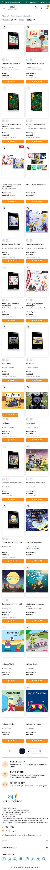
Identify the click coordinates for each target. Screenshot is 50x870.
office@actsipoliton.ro (12, 831)
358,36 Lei (30, 195)
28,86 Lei (5, 75)
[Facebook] (4, 859)
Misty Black (7, 487)
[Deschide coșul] (46, 7)
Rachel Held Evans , (34, 546)
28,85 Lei (5, 374)
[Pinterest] (32, 859)
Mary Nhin (7, 668)
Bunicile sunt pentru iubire (12, 483)
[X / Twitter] (38, 859)
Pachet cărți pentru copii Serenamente (11, 185)
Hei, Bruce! (30, 363)
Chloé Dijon (18, 128)
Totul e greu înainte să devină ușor (10, 304)
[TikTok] (27, 859)
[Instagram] (9, 859)
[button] (4, 7)
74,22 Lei (5, 195)
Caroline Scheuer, (9, 128)
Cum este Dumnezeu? (34, 543)
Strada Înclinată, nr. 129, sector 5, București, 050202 (23, 835)
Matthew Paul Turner (33, 548)
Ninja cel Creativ (32, 664)
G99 (38, 867)
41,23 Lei (29, 75)
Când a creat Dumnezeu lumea (35, 605)
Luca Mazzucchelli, (10, 248)
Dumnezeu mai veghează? (12, 542)
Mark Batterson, (9, 67)
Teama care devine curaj (11, 244)
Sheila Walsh (8, 546)
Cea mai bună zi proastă (11, 63)
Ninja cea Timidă (8, 664)
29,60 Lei (29, 615)
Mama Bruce (6, 363)
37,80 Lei (5, 135)
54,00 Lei (29, 135)
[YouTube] (21, 859)
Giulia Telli (19, 248)
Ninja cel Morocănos (33, 724)
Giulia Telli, (31, 248)
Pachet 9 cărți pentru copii (36, 184)
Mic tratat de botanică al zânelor (11, 125)
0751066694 (9, 827)
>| (40, 751)
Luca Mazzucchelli (10, 188)
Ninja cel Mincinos (8, 724)
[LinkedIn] (15, 859)
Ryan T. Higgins (9, 367)
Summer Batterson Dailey (10, 69)
